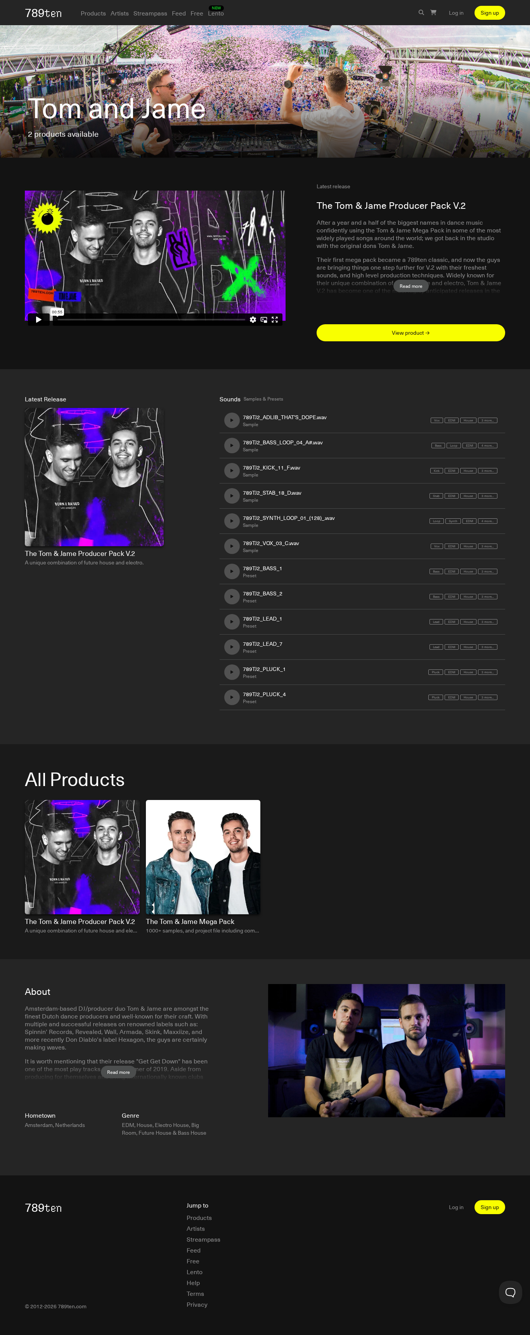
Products (93, 12)
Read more (411, 285)
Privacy (197, 1304)
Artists (120, 12)
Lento (216, 12)
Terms (195, 1293)
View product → (411, 333)
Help (193, 1282)
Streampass (150, 12)
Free (197, 12)
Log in (456, 13)
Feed (179, 12)
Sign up (490, 13)
